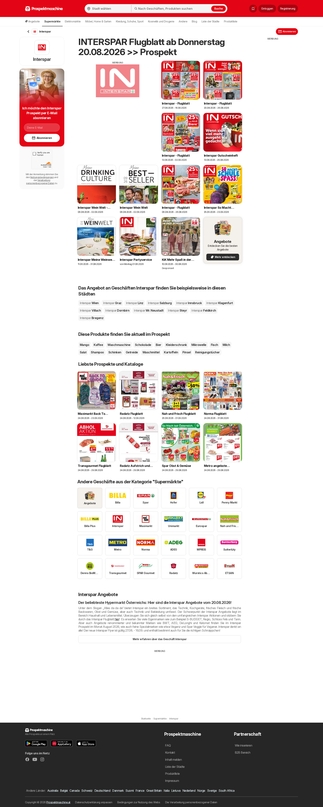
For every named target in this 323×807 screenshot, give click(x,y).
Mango (84, 345)
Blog (194, 21)
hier (117, 619)
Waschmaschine (118, 345)
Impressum (172, 781)
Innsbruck (189, 303)
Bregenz (91, 318)
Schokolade (143, 345)
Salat (83, 352)
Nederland (188, 790)
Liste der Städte (210, 21)
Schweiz (86, 790)
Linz (134, 303)
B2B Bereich (242, 752)
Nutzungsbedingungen (42, 177)
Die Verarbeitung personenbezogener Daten (191, 802)
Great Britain (154, 790)
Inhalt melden (173, 759)
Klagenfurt (219, 303)
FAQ (168, 745)
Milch (226, 345)
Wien (89, 303)
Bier (158, 345)
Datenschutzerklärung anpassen (93, 802)
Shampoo (97, 352)
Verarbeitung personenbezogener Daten (40, 182)
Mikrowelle (198, 345)
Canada (74, 790)
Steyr (177, 310)
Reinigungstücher (207, 352)
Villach (90, 310)
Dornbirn (117, 310)
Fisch (214, 345)
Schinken (114, 352)
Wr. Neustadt (148, 310)
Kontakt (170, 752)
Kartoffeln (171, 352)
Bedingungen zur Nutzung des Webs (138, 802)
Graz (112, 303)
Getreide (132, 352)
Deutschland (102, 790)
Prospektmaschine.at (58, 802)
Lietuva (175, 790)
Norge (201, 790)
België (64, 790)
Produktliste (230, 21)
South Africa (227, 790)
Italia (166, 790)
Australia (52, 790)
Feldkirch (203, 310)
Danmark (118, 790)
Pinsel (186, 352)
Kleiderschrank (176, 345)
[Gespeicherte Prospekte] (253, 9)
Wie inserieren (243, 745)
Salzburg (160, 303)
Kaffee (98, 345)
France (140, 790)
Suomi (129, 790)
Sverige (212, 790)
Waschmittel (150, 352)
